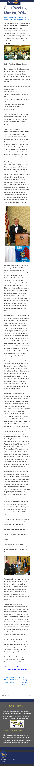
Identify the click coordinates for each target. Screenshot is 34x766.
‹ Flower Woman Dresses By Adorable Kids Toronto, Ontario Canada (13, 680)
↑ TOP (3, 762)
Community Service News (17, 19)
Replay (27, 19)
